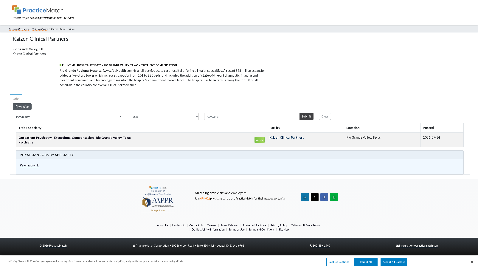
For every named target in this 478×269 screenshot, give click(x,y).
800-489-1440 (321, 245)
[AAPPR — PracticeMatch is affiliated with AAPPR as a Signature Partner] (158, 199)
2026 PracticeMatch (55, 245)
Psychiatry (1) (29, 165)
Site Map (284, 229)
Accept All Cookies (394, 261)
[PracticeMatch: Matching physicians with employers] (43, 9)
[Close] (472, 262)
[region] (239, 262)
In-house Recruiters (19, 28)
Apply (259, 140)
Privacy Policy (278, 225)
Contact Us (196, 225)
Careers (212, 225)
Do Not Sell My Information (208, 229)
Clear (325, 116)
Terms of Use (237, 229)
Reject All (366, 261)
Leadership (178, 225)
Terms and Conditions (262, 229)
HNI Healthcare (40, 28)
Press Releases (230, 225)
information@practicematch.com (418, 245)
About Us (162, 225)
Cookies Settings (338, 261)
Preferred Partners (254, 225)
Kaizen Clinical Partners (286, 137)
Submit (306, 116)
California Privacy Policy (305, 225)
